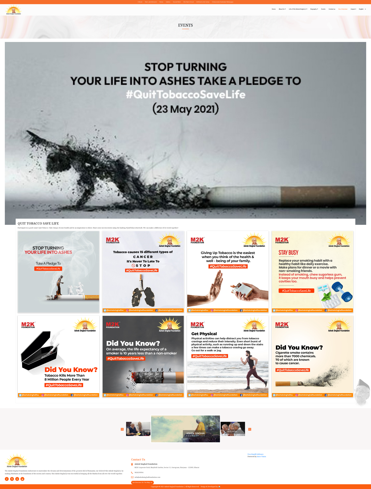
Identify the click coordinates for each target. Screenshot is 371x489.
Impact (353, 9)
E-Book (140, 2)
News (161, 2)
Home (274, 9)
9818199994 (139, 472)
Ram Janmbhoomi (151, 2)
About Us (281, 9)
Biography (314, 9)
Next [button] (249, 429)
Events (323, 9)
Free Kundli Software (255, 454)
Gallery (168, 2)
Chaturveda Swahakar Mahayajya (222, 2)
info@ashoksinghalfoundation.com (147, 477)
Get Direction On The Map (141, 482)
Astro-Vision (261, 456)
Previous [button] (122, 429)
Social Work (177, 2)
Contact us (332, 9)
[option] (144, 428)
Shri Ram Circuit (188, 2)
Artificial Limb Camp (202, 2)
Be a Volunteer (343, 9)
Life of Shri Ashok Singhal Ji (297, 9)
